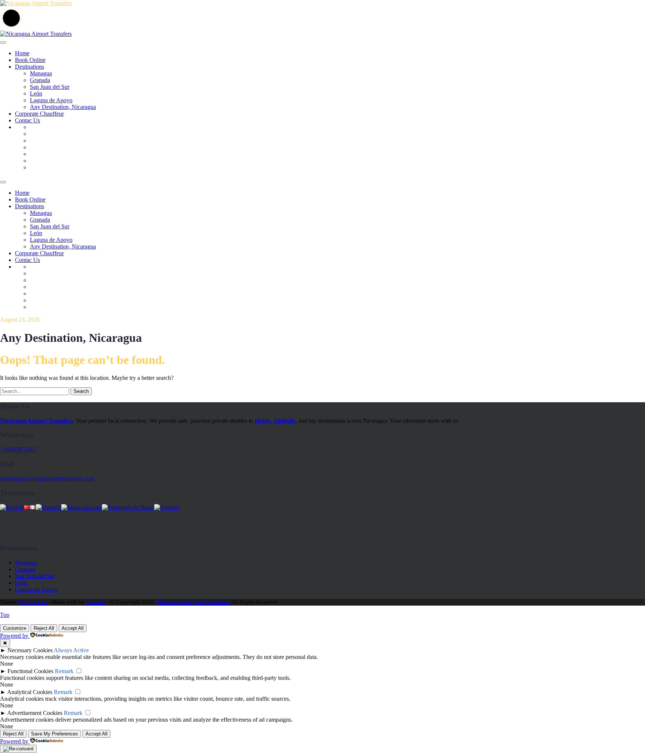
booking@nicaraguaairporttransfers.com (47, 478)
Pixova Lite (33, 602)
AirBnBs (284, 421)
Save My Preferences (54, 734)
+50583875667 (18, 449)
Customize (14, 628)
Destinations (29, 66)
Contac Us (27, 120)
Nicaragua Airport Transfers (192, 602)
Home (22, 53)
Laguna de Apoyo (51, 100)
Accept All (73, 628)
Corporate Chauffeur (39, 113)
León (36, 93)
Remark (64, 671)
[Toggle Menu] (3, 42)
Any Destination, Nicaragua (63, 107)
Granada (40, 80)
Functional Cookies (30, 671)
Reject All (44, 628)
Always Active (71, 650)
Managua (41, 73)
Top (4, 615)
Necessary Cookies (30, 650)
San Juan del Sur (49, 87)
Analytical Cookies (29, 692)
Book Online (30, 60)
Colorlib (95, 602)
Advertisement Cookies (34, 713)
